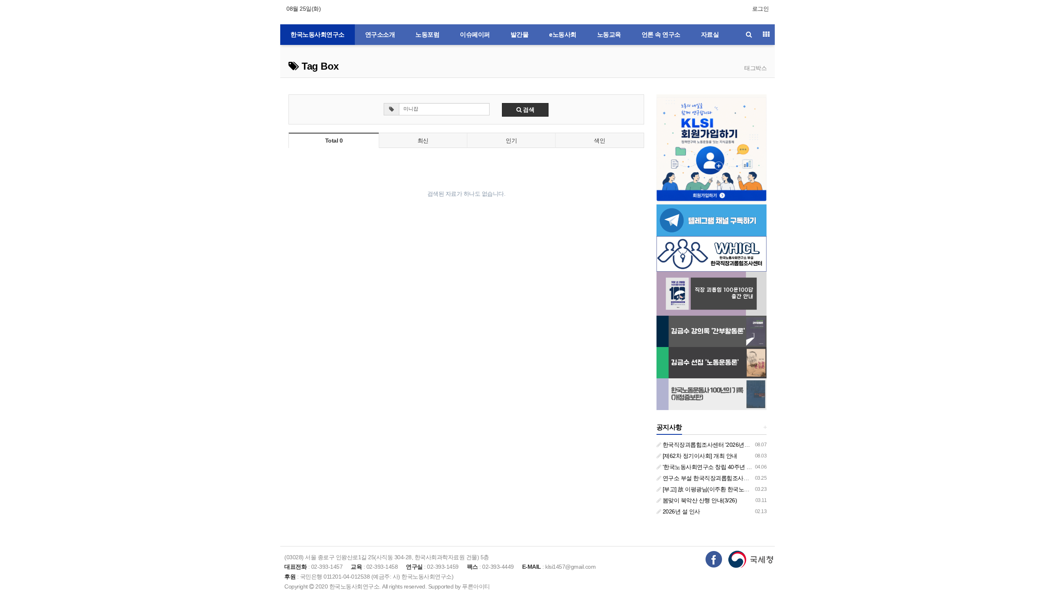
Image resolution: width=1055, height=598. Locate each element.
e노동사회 (563, 34)
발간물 (520, 34)
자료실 (710, 34)
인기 (511, 140)
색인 (599, 140)
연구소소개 (380, 34)
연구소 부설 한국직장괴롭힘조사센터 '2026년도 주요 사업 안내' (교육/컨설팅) (757, 478)
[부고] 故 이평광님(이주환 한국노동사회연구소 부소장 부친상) (738, 489)
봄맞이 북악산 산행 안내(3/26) (699, 500)
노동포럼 (427, 34)
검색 (528, 109)
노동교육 (609, 34)
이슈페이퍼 (475, 34)
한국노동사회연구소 (318, 34)
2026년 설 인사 (680, 511)
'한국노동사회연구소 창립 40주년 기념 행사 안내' (722, 467)
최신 (423, 140)
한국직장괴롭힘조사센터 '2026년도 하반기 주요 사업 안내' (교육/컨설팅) (751, 444)
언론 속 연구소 (661, 34)
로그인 (760, 8)
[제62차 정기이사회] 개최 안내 (699, 456)
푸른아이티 (476, 586)
